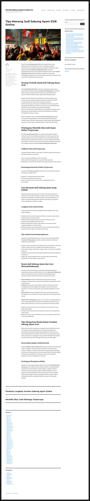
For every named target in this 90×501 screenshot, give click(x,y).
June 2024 (9, 451)
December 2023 (10, 459)
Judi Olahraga (9, 474)
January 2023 (9, 460)
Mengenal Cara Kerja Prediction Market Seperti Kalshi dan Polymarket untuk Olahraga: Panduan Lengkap (74, 43)
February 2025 (10, 440)
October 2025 (9, 429)
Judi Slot (43, 10)
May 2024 (9, 452)
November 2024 (10, 444)
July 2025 (8, 433)
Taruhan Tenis (10, 484)
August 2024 (9, 448)
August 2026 (9, 415)
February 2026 (10, 423)
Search (66, 22)
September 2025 (10, 430)
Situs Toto (67, 71)
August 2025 (9, 431)
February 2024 (10, 456)
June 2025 (9, 434)
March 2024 (9, 455)
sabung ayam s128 (12, 80)
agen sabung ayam (9, 73)
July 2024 (8, 449)
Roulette (58, 10)
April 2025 (9, 437)
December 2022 (10, 462)
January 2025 (9, 441)
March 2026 (9, 422)
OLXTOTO (16, 493)
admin (6, 67)
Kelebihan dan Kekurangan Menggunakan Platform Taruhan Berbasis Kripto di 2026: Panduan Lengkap (75, 39)
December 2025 (10, 426)
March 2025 (9, 438)
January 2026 (9, 424)
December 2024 (10, 442)
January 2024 (9, 458)
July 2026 (8, 416)
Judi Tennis (9, 477)
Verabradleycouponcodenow (19, 10)
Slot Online (66, 10)
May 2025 (9, 436)
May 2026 (9, 419)
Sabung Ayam (81, 10)
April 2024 (9, 453)
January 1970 (9, 463)
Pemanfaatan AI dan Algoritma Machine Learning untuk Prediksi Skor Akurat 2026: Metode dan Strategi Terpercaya (75, 48)
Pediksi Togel (51, 10)
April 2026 (9, 420)
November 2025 (10, 427)
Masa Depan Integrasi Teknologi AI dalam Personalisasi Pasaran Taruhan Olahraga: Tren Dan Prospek (74, 35)
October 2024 (9, 445)
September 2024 (10, 447)
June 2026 (9, 418)
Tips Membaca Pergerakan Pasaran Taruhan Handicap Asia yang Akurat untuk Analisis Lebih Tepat (75, 52)
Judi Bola (72, 10)
